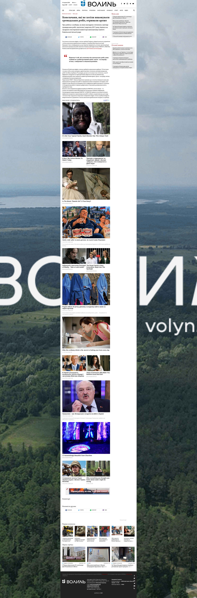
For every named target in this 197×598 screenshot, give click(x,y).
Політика (85, 10)
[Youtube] (133, 4)
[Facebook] (121, 4)
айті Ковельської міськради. (94, 48)
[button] (74, 2)
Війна (78, 10)
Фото (121, 10)
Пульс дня (72, 10)
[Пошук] (134, 10)
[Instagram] (127, 4)
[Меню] (63, 10)
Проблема (92, 10)
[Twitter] (124, 4)
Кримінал (110, 10)
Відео (126, 10)
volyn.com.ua (105, 574)
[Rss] (134, 588)
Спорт (116, 10)
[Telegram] (130, 4)
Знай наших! (101, 10)
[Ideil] (98, 592)
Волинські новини (66, 13)
